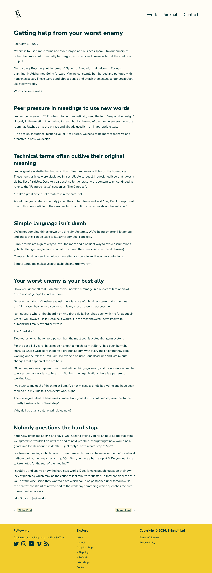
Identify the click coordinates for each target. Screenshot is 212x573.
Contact (191, 14)
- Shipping (83, 552)
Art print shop (85, 547)
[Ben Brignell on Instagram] (24, 545)
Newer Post (123, 510)
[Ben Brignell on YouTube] (32, 545)
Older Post (25, 510)
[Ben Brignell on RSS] (47, 545)
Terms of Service (149, 537)
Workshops (83, 562)
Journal (170, 14)
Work (152, 14)
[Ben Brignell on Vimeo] (39, 545)
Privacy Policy (147, 542)
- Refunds (82, 557)
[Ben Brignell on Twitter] (17, 545)
